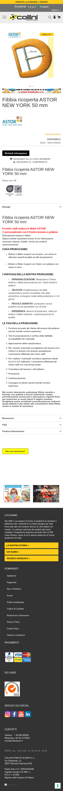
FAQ (4, 425)
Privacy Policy (13, 622)
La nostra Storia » (17, 545)
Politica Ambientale (15, 602)
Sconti (10, 595)
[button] (56, 10)
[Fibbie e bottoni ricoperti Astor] (12, 130)
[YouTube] (21, 714)
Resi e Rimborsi (14, 589)
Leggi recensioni (53, 134)
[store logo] (23, 17)
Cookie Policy (13, 628)
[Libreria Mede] (17, 501)
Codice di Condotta (15, 609)
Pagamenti (11, 582)
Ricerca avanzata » (18, 558)
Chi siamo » (12, 552)
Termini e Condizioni (16, 635)
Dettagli (6, 207)
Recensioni (8, 418)
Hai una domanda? (15, 451)
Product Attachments (13, 431)
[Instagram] (8, 714)
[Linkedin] (28, 714)
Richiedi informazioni (16, 153)
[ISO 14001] (12, 689)
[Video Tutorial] (46, 501)
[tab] (31, 207)
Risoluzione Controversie (18, 615)
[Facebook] (14, 714)
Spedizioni (11, 576)
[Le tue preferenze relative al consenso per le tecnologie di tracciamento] (58, 786)
